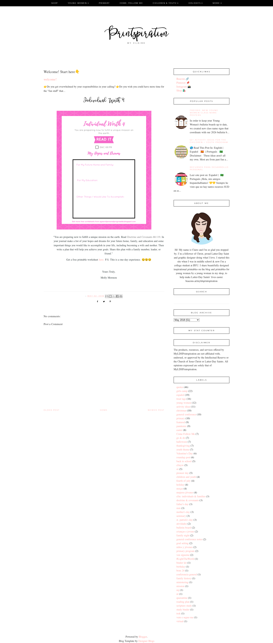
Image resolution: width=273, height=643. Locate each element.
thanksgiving (183, 445)
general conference (186, 414)
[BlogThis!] (110, 296)
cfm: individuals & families (190, 496)
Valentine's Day (184, 453)
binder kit (181, 562)
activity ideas (183, 406)
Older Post (51, 410)
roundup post (183, 457)
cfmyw (180, 465)
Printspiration (137, 34)
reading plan (182, 601)
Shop (54, 3)
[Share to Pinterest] (121, 296)
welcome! (50, 79)
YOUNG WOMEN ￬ (78, 3)
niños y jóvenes (184, 547)
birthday (180, 566)
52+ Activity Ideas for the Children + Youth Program (209, 141)
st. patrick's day (184, 519)
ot (177, 469)
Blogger (143, 636)
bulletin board (183, 527)
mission (180, 586)
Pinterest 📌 (182, 82)
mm (178, 508)
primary (180, 418)
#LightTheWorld (185, 558)
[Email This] (107, 296)
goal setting (182, 543)
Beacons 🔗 (182, 78)
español (180, 395)
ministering (182, 582)
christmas (181, 410)
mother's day (183, 512)
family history (183, 578)
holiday (180, 484)
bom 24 (180, 570)
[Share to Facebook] (117, 296)
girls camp (181, 391)
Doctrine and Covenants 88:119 (143, 237)
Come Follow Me (185, 434)
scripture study (184, 605)
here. (101, 259)
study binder (182, 609)
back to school (183, 461)
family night (182, 535)
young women (183, 402)
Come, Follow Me (131, 3)
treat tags (181, 398)
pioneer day (182, 473)
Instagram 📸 (183, 86)
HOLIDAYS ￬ (195, 3)
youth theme (182, 449)
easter (179, 430)
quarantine (181, 598)
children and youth (186, 477)
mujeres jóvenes (184, 492)
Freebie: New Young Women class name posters (204, 112)
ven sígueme (182, 555)
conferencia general (186, 574)
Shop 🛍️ (181, 90)
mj (177, 590)
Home (104, 410)
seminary (181, 516)
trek (178, 613)
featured (180, 422)
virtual (179, 621)
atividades (181, 523)
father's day (182, 504)
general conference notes (189, 539)
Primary (104, 3)
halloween (181, 441)
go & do (180, 438)
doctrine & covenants (187, 500)
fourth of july (183, 480)
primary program (185, 551)
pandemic (181, 426)
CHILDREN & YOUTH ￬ (165, 3)
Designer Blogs (146, 641)
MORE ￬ (217, 3)
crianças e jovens (185, 531)
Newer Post (156, 410)
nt (177, 594)
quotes (179, 387)
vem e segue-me (184, 617)
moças (179, 488)
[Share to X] (114, 296)
